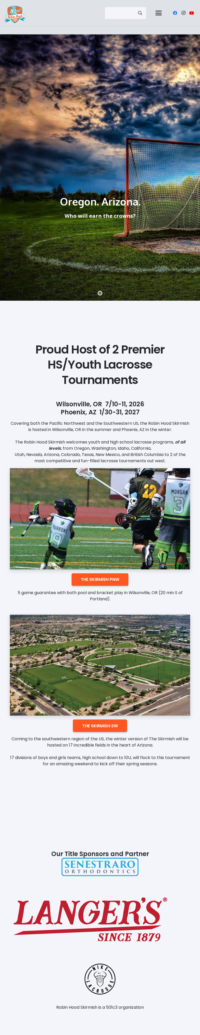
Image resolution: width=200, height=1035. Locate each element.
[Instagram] (183, 13)
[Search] (140, 13)
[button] (158, 13)
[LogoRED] (100, 919)
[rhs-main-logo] (15, 14)
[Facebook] (175, 13)
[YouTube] (192, 13)
